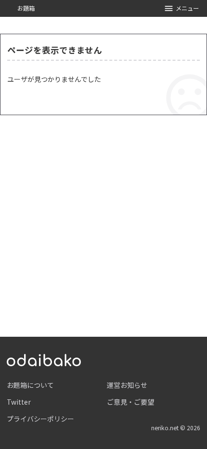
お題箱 (26, 8)
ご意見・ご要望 (130, 402)
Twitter (19, 402)
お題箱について (30, 385)
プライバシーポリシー (40, 418)
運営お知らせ (127, 385)
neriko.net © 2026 (175, 427)
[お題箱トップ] (44, 359)
